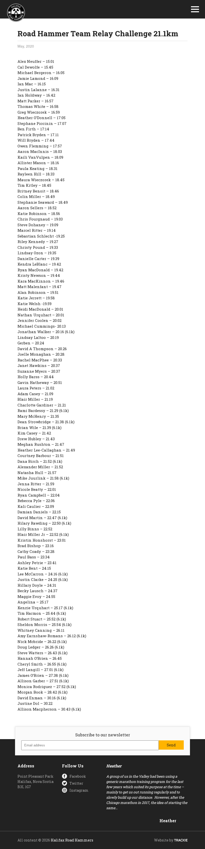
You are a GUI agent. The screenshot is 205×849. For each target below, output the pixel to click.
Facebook (78, 776)
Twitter (76, 783)
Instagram (79, 790)
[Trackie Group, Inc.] (181, 840)
